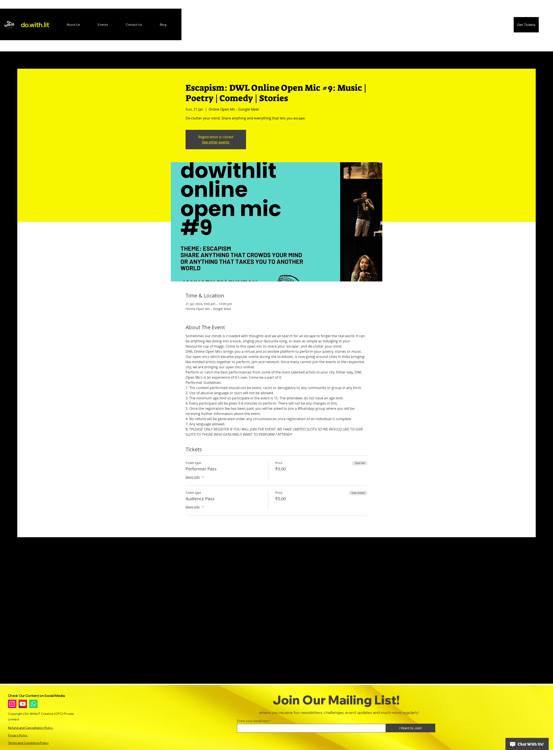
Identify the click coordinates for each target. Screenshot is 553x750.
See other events (215, 142)
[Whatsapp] (33, 704)
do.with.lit (35, 25)
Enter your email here (253, 721)
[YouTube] (23, 704)
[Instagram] (12, 704)
